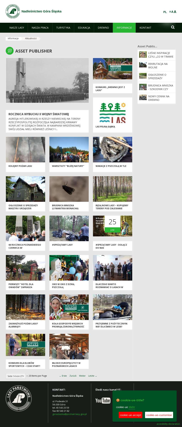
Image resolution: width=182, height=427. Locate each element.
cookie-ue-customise (159, 415)
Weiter (82, 375)
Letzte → (92, 375)
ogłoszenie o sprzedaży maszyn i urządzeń (23, 207)
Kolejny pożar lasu (20, 166)
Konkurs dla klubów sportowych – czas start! (24, 365)
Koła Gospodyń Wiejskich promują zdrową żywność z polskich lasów (68, 326)
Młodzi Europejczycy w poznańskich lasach (66, 365)
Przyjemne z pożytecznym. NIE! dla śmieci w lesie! (112, 325)
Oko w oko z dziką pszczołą (63, 286)
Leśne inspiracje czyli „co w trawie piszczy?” (160, 56)
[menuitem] (17, 28)
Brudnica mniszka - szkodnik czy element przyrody (161, 89)
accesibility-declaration (168, 424)
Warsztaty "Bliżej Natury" (68, 166)
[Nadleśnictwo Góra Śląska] (13, 11)
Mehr (132, 407)
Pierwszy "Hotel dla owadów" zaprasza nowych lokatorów (21, 287)
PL (165, 12)
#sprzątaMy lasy (62, 244)
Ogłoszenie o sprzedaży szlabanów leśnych (157, 80)
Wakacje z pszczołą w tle (111, 166)
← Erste (63, 375)
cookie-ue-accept (130, 415)
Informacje (13, 38)
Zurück (72, 375)
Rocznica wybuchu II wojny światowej (39, 114)
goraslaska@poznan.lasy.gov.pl (69, 414)
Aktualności (31, 38)
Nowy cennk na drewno (158, 98)
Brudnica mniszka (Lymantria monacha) (65, 207)
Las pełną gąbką (105, 126)
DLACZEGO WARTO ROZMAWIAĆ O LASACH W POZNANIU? (109, 287)
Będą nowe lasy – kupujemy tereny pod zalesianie (112, 207)
